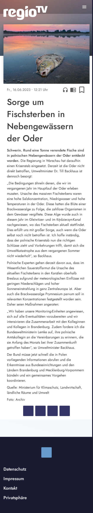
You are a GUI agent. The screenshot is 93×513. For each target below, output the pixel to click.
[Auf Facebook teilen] (28, 411)
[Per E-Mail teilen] (64, 411)
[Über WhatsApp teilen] (52, 411)
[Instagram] (46, 452)
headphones (65, 90)
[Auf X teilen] (40, 411)
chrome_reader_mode (73, 90)
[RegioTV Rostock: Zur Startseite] (25, 13)
